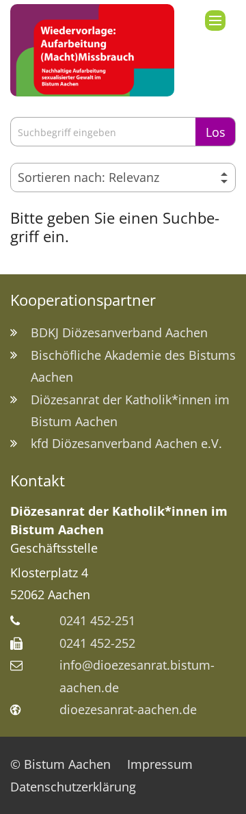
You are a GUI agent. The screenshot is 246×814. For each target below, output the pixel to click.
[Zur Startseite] (92, 50)
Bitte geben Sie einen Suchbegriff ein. (114, 227)
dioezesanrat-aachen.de (128, 709)
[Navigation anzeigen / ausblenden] (215, 20)
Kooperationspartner (83, 300)
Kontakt (37, 480)
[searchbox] (102, 131)
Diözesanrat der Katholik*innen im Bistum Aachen (119, 520)
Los (216, 132)
